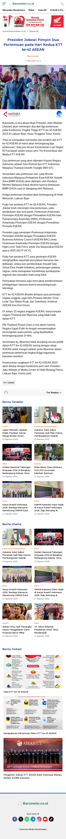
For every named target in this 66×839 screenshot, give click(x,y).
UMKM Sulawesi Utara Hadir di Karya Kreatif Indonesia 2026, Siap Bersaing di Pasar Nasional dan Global (49, 509)
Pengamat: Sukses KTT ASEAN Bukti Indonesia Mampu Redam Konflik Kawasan (33, 776)
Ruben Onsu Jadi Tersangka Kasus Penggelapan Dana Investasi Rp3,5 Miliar (17, 629)
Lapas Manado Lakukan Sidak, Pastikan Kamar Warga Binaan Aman (14, 433)
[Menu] (3, 3)
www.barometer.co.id (14, 31)
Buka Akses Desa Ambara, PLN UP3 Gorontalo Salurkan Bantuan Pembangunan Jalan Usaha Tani (48, 473)
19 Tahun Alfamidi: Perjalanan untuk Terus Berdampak (46, 629)
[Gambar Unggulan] (33, 108)
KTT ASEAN (9, 383)
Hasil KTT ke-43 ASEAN (16, 691)
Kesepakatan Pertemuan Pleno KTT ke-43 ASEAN (30, 733)
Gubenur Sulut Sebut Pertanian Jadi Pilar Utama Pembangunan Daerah (48, 433)
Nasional (33, 31)
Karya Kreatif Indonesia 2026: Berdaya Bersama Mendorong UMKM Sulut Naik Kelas (15, 509)
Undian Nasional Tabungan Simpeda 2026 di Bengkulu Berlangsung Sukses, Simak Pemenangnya (16, 471)
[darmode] (62, 3)
